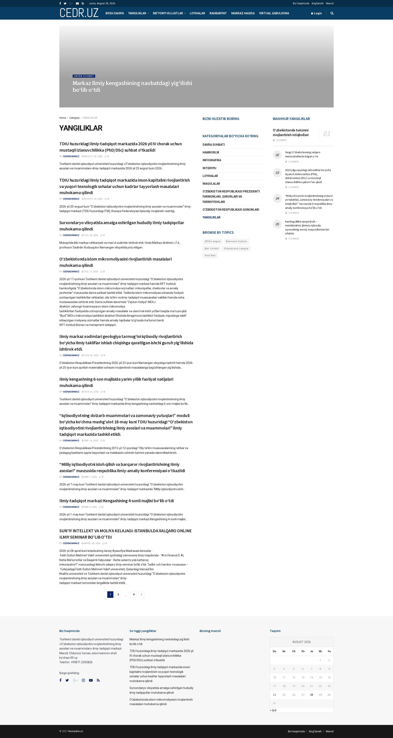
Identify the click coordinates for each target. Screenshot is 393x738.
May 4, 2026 (90, 507)
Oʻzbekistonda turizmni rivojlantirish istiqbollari (290, 132)
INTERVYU (209, 168)
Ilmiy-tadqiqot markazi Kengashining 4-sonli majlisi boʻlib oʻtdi (116, 500)
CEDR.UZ (78, 13)
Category (74, 117)
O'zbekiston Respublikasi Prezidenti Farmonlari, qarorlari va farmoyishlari (231, 196)
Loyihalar (197, 13)
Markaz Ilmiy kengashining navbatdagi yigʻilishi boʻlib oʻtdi (132, 86)
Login (317, 13)
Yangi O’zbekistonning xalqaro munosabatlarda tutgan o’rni (302, 154)
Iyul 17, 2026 (91, 271)
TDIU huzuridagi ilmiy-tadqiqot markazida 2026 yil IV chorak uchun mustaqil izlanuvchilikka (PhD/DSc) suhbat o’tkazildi (161, 655)
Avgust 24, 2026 (93, 199)
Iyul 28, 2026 (91, 235)
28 (311, 694)
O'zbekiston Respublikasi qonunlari (231, 209)
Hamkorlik (211, 152)
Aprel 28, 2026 (92, 543)
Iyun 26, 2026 (91, 391)
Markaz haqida (243, 13)
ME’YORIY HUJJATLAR (168, 13)
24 (274, 694)
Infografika (212, 160)
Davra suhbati (84, 76)
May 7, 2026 (90, 477)
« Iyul (273, 710)
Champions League (236, 248)
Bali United (212, 248)
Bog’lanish (318, 3)
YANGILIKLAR (137, 13)
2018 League (213, 241)
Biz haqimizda (301, 3)
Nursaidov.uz (75, 731)
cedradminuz (84, 98)
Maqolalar (211, 183)
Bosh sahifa (115, 13)
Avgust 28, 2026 (106, 98)
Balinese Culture (236, 241)
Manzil (330, 3)
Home (62, 117)
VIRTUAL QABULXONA (274, 13)
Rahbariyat (218, 13)
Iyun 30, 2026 (91, 355)
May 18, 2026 (91, 440)
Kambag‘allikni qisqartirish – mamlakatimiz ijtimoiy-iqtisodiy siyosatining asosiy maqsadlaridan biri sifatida (307, 227)
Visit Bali (210, 255)
